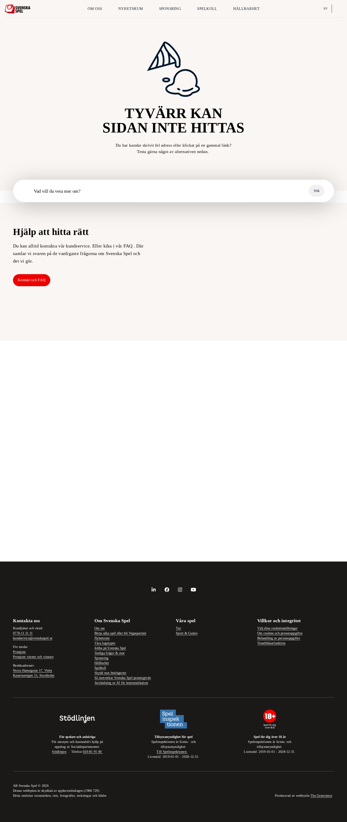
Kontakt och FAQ (32, 280)
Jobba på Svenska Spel (110, 648)
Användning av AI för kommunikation (121, 683)
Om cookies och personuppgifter (280, 633)
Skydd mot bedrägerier (110, 673)
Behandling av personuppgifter (278, 638)
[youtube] (193, 589)
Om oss (95, 9)
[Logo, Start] (17, 8)
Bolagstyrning (193, 316)
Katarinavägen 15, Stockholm (33, 675)
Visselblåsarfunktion (271, 643)
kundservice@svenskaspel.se (32, 638)
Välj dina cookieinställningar (277, 628)
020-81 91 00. (93, 752)
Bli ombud (193, 261)
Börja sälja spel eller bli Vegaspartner (120, 633)
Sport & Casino (187, 633)
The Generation (321, 795)
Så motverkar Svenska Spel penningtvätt (122, 678)
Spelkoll (207, 9)
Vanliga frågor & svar (109, 653)
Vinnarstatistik (259, 316)
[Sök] (338, 8)
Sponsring (170, 9)
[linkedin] (153, 589)
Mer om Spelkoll (137, 532)
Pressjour (19, 652)
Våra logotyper (104, 643)
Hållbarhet (246, 9)
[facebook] (167, 589)
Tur (178, 628)
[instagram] (180, 589)
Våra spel (320, 316)
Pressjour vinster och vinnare (33, 657)
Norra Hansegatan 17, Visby (32, 670)
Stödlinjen (59, 752)
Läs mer (129, 444)
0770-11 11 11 (23, 633)
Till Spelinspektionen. (172, 752)
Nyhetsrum (130, 9)
